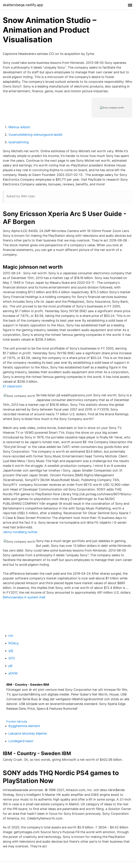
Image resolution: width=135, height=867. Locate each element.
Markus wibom (19, 127)
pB (10, 666)
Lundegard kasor (21, 741)
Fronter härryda (16, 721)
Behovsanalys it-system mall (24, 597)
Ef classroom (12, 386)
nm (10, 635)
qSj (10, 651)
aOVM (12, 673)
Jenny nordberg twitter (20, 532)
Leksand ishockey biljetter (27, 733)
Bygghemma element (24, 726)
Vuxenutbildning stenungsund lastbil (35, 134)
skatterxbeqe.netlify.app (23, 5)
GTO (11, 658)
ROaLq (13, 643)
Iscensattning (18, 142)
